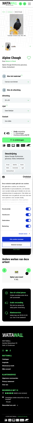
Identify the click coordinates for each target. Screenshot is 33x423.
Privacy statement (8, 381)
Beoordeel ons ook (9, 405)
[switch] (28, 214)
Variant (5, 117)
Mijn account (6, 369)
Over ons (5, 385)
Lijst (4, 106)
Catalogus (10, 12)
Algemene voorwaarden (10, 378)
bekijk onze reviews (20, 393)
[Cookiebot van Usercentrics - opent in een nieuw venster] (23, 177)
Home (3, 12)
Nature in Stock (11, 61)
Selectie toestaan (16, 245)
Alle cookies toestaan (16, 239)
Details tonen (23, 233)
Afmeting (6, 96)
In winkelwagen (18, 140)
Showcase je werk (8, 366)
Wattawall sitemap (22, 416)
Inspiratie (5, 362)
